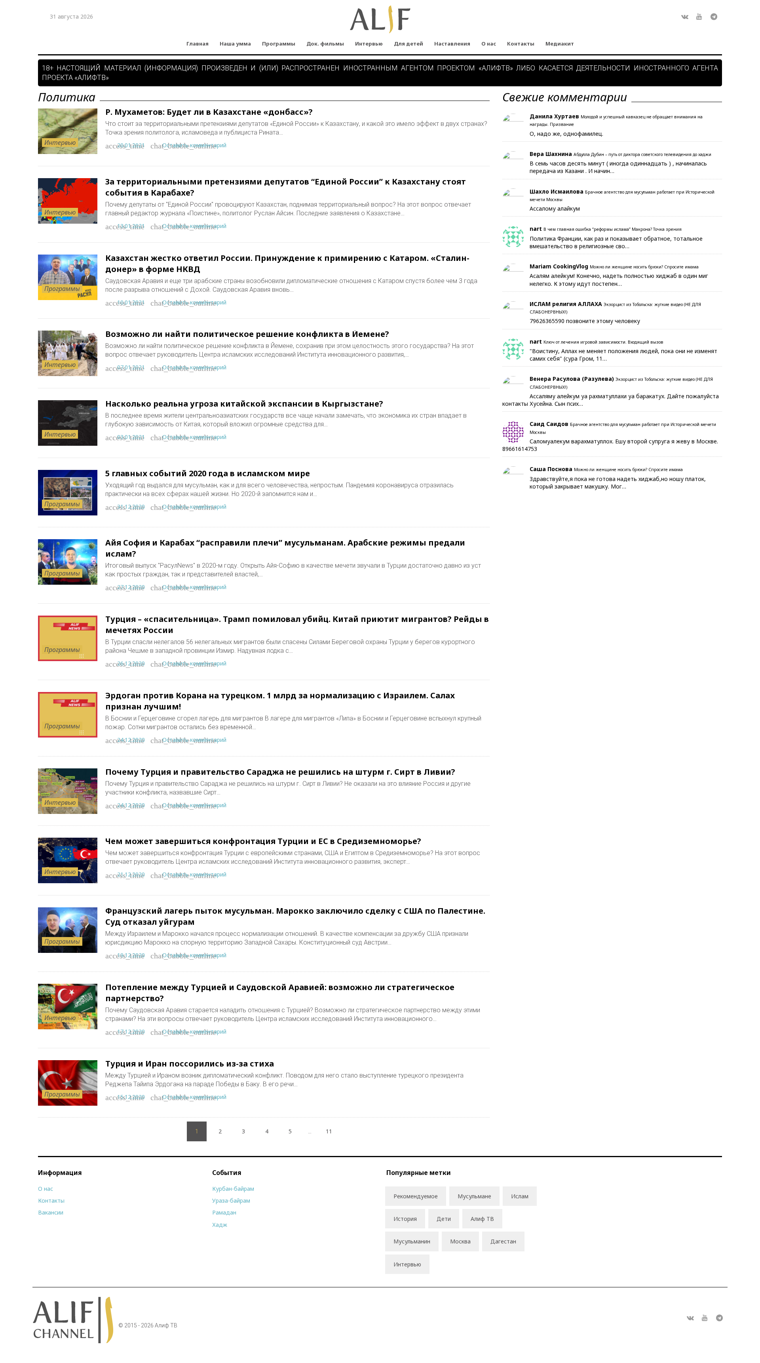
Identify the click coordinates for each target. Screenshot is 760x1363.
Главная (197, 43)
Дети (444, 1218)
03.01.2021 (131, 437)
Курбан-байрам (233, 1188)
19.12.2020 (131, 955)
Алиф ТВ (482, 1218)
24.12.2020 (131, 739)
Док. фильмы (325, 43)
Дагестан (503, 1241)
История (405, 1218)
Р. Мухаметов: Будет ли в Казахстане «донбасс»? (209, 111)
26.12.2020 (131, 663)
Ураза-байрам (231, 1200)
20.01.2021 (131, 145)
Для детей (408, 43)
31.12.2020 (131, 506)
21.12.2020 (131, 874)
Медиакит (559, 43)
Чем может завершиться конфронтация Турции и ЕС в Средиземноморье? (263, 841)
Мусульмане (474, 1196)
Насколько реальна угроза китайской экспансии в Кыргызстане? (244, 403)
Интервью (369, 43)
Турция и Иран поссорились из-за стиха (189, 1063)
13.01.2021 (131, 226)
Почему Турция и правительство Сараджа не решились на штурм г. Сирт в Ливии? (280, 771)
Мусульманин (411, 1241)
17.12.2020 (131, 1031)
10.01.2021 (131, 302)
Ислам (519, 1196)
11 (329, 1131)
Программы (278, 43)
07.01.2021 (131, 367)
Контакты (520, 43)
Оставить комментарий (194, 145)
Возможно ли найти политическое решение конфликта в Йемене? (247, 334)
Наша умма (235, 43)
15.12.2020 (131, 1097)
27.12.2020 (131, 587)
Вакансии (50, 1212)
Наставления (452, 43)
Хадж (219, 1224)
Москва (460, 1241)
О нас (488, 43)
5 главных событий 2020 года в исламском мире (207, 473)
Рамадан (224, 1212)
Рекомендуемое (415, 1196)
